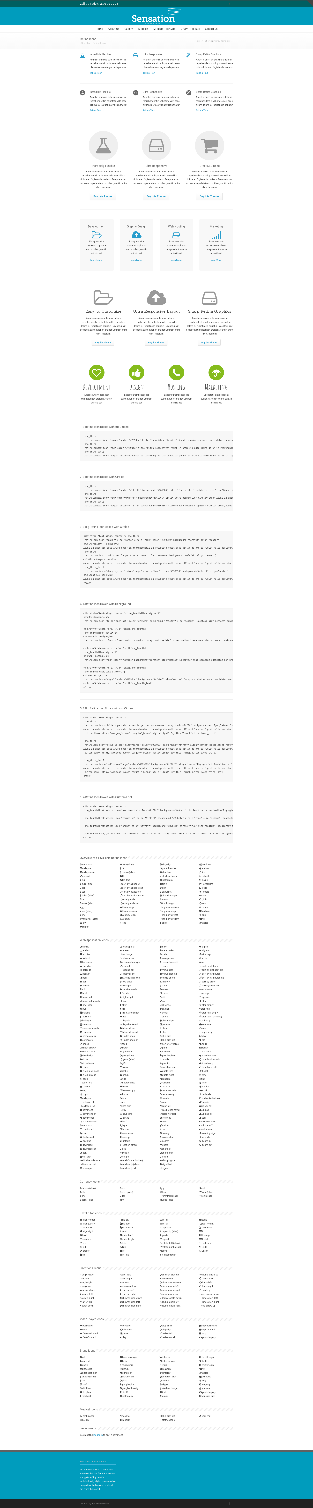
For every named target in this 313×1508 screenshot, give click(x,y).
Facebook (230, 3)
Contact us (211, 28)
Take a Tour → (97, 73)
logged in (98, 1435)
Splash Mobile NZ (100, 1503)
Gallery (129, 28)
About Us (113, 28)
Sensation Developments (208, 41)
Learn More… (96, 260)
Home (99, 28)
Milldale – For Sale (164, 28)
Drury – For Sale (190, 28)
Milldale (143, 28)
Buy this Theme (102, 196)
